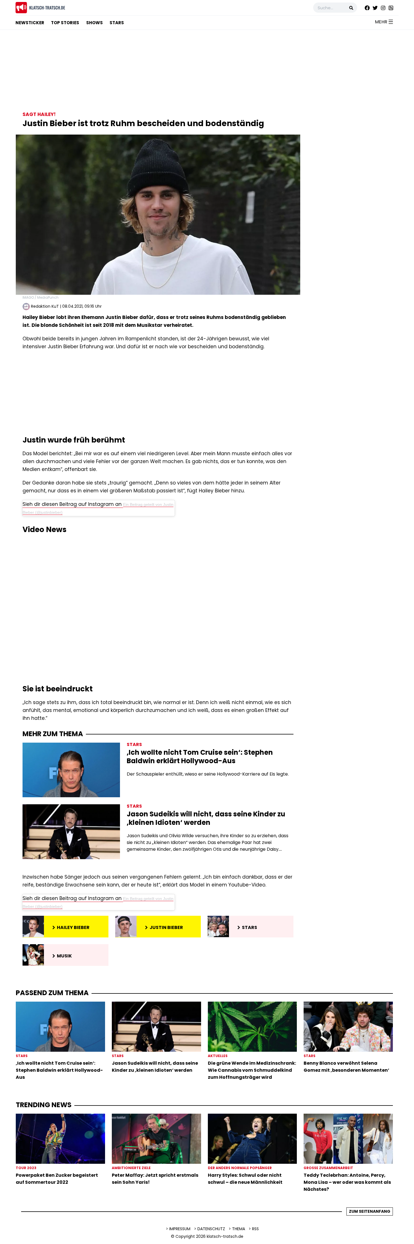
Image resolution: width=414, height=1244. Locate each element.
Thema (238, 1229)
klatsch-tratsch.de (225, 1236)
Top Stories (65, 23)
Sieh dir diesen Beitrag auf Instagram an (73, 504)
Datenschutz (211, 1229)
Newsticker (29, 23)
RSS (255, 1229)
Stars (117, 23)
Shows (94, 23)
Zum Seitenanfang (369, 1211)
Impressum (179, 1229)
